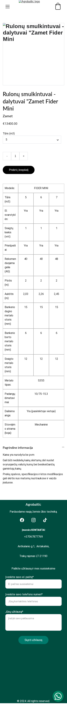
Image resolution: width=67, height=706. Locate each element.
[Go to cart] (58, 7)
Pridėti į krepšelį (18, 170)
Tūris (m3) (9, 133)
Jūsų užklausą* (14, 611)
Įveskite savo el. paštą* (19, 577)
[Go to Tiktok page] (45, 520)
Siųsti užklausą (33, 640)
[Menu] (7, 6)
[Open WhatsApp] (58, 696)
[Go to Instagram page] (33, 520)
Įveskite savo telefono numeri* (24, 594)
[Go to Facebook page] (22, 520)
